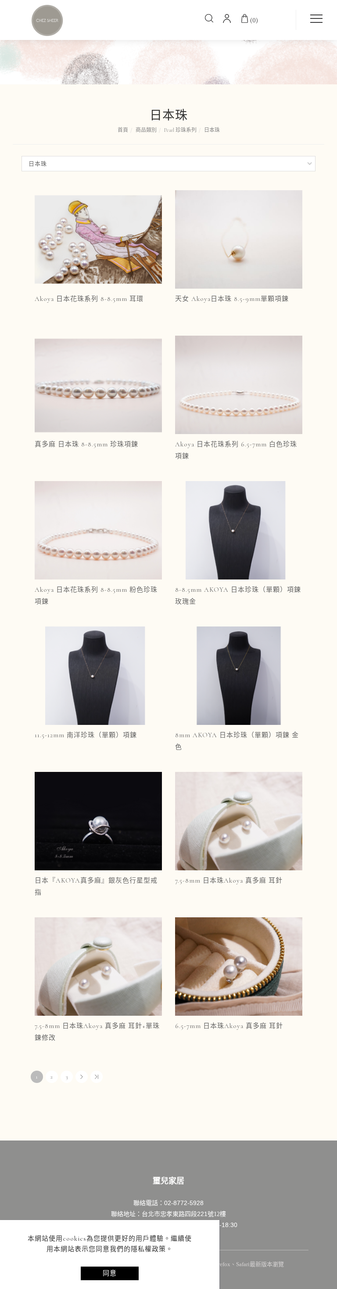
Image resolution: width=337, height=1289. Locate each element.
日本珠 (212, 130)
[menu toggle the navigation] (314, 19)
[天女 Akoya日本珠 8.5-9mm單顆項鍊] (238, 239)
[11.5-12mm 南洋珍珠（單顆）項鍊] (98, 675)
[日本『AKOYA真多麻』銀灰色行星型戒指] (98, 820)
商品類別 (146, 130)
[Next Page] (81, 1077)
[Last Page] (96, 1077)
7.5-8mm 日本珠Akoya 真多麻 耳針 (229, 880)
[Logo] (47, 19)
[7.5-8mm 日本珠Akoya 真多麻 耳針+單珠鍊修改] (98, 966)
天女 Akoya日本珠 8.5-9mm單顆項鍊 (232, 299)
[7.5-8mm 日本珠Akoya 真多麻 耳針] (238, 820)
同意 (110, 1273)
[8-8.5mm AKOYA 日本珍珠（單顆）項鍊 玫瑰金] (238, 529)
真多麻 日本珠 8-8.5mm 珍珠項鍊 (86, 444)
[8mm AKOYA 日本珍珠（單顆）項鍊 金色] (238, 675)
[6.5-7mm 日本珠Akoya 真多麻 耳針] (238, 966)
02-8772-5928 (184, 1202)
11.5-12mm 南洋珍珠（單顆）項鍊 (86, 735)
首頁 (123, 130)
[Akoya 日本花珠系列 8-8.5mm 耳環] (98, 239)
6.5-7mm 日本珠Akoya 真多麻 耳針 (229, 1026)
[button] (209, 20)
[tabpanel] (168, 42)
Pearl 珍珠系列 (180, 130)
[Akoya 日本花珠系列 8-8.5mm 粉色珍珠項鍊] (98, 529)
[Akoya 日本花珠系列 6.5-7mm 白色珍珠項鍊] (238, 384)
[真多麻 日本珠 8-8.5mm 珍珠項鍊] (98, 384)
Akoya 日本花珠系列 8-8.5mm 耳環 (89, 299)
